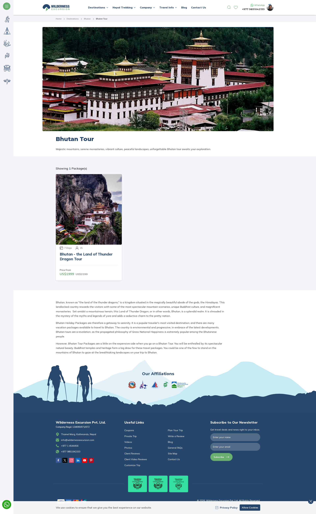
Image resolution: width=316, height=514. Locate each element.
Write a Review (176, 436)
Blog (184, 7)
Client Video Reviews (135, 459)
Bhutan (87, 18)
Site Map (172, 453)
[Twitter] (64, 460)
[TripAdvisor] (137, 483)
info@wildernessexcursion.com (77, 440)
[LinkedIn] (78, 460)
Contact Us (198, 7)
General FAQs (175, 447)
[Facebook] (58, 460)
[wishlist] (236, 7)
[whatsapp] (6, 504)
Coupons (129, 430)
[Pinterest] (91, 460)
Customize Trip (132, 465)
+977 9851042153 (253, 9)
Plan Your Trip (175, 430)
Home (58, 18)
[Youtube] (84, 460)
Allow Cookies (250, 507)
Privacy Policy (229, 507)
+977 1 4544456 (69, 445)
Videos (128, 442)
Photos (128, 447)
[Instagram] (71, 460)
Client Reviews (132, 453)
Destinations (73, 18)
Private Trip (130, 436)
